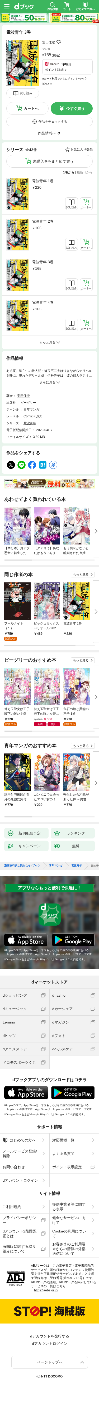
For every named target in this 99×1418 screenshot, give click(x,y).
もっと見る (81, 574)
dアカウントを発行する (49, 1336)
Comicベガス (32, 416)
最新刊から (85, 172)
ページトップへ (50, 1362)
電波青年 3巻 (43, 262)
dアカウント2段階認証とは (19, 1233)
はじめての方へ (23, 1140)
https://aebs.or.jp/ (46, 1290)
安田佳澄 (48, 42)
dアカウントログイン (20, 1180)
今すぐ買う (75, 108)
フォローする (58, 42)
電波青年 (29, 423)
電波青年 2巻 (43, 221)
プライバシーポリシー (19, 1220)
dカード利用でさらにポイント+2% (63, 78)
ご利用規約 (12, 1207)
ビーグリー (28, 403)
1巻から (68, 172)
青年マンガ (31, 409)
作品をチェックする (53, 121)
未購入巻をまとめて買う (53, 161)
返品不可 (47, 83)
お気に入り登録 (81, 149)
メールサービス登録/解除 (20, 1153)
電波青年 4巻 (43, 302)
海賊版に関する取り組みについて (19, 1248)
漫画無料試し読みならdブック (22, 865)
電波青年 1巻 (43, 181)
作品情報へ (47, 133)
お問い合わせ (14, 1167)
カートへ (31, 108)
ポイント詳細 (54, 70)
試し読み (26, 93)
